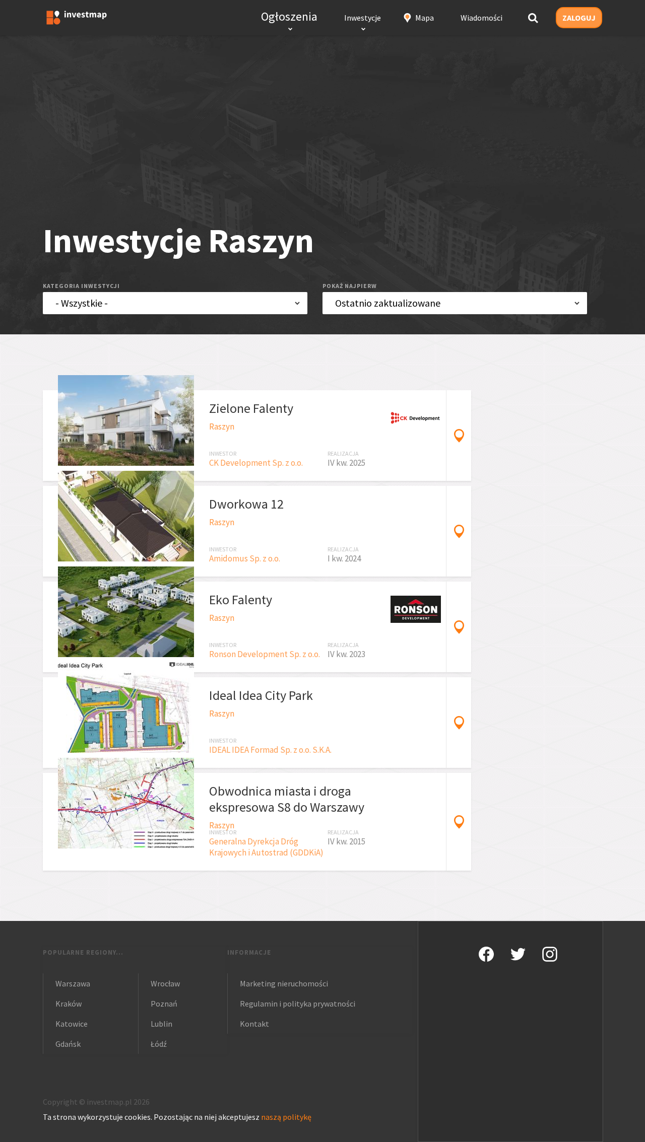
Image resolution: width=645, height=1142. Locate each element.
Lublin (161, 1024)
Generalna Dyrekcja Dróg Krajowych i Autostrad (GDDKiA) (266, 847)
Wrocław (165, 983)
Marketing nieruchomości (284, 983)
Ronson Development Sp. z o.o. (264, 654)
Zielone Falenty (251, 408)
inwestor (222, 453)
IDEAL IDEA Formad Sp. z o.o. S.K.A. (270, 749)
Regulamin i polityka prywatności (297, 1003)
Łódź (159, 1044)
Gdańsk (68, 1044)
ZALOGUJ (579, 18)
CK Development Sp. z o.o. (256, 462)
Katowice (71, 1024)
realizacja (343, 453)
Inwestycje (362, 18)
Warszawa (72, 983)
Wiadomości (481, 18)
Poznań (164, 1003)
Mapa (424, 18)
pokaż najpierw (349, 286)
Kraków (68, 1003)
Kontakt (254, 1024)
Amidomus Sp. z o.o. (244, 558)
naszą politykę (286, 1117)
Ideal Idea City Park (261, 695)
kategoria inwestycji (81, 286)
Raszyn (221, 426)
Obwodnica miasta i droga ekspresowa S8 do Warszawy (286, 798)
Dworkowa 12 (246, 503)
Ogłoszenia (289, 16)
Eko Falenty (240, 599)
